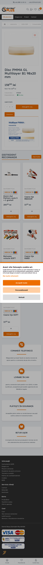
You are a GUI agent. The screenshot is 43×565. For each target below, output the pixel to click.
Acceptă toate (21, 283)
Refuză (21, 297)
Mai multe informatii (10, 276)
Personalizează (21, 290)
